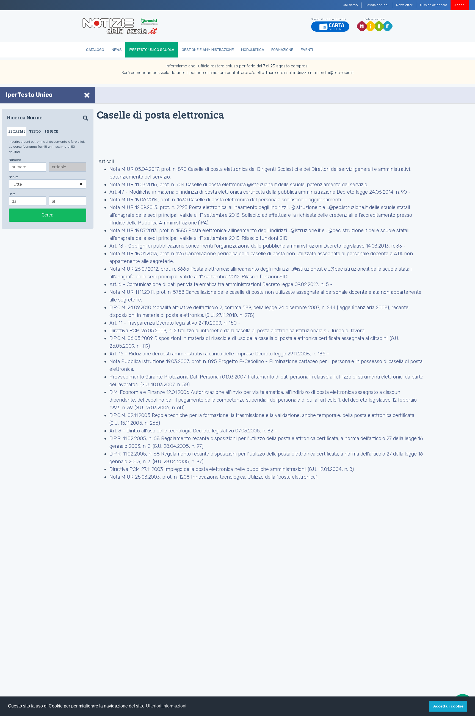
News (117, 50)
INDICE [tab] (51, 131)
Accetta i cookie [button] (448, 706)
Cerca (47, 215)
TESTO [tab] (35, 131)
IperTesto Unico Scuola (151, 50)
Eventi (307, 50)
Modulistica (252, 50)
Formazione (282, 50)
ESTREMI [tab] (17, 131)
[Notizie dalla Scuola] (120, 26)
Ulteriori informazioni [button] (166, 706)
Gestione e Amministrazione (208, 50)
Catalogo (95, 50)
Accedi (459, 5)
